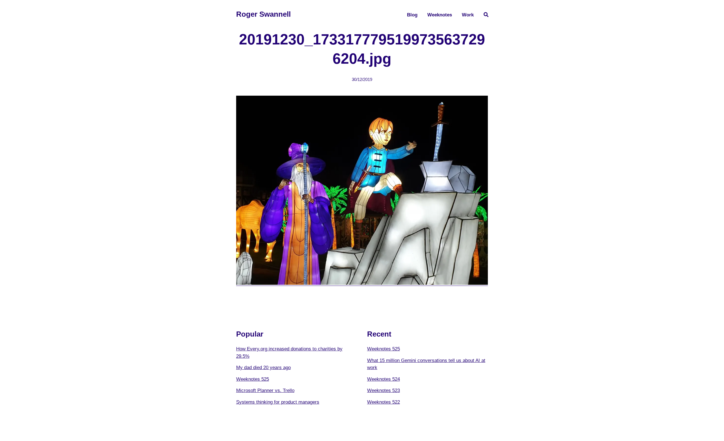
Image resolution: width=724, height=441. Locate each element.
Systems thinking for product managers (277, 402)
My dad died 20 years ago (263, 367)
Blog (412, 15)
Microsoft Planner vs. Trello (265, 390)
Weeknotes (439, 15)
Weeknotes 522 (383, 402)
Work (468, 15)
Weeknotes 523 (383, 390)
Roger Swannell (263, 14)
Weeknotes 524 (383, 379)
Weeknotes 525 (252, 379)
